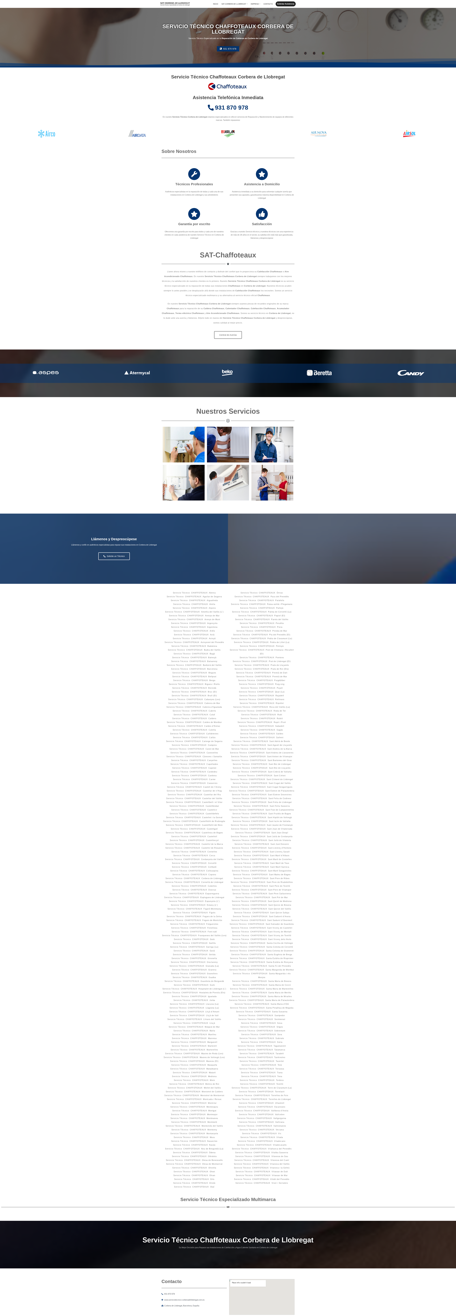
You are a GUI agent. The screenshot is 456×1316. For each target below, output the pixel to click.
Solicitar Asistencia (285, 4)
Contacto (268, 4)
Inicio (215, 4)
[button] (259, 3)
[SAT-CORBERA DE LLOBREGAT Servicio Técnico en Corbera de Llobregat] (175, 4)
